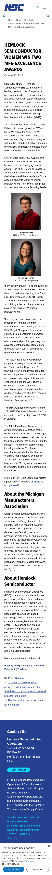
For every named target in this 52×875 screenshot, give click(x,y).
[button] (38, 7)
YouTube (22, 669)
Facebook (9, 669)
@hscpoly (26, 665)
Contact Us (19, 770)
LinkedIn (39, 665)
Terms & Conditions (18, 834)
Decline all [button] (37, 869)
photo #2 (14, 485)
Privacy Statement (17, 821)
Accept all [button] (13, 869)
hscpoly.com (11, 665)
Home (11, 20)
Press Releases (16, 678)
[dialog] (26, 859)
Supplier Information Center (23, 817)
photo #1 (39, 481)
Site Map (12, 838)
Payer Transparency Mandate (24, 825)
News (19, 20)
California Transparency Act (23, 829)
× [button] (49, 846)
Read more (29, 861)
